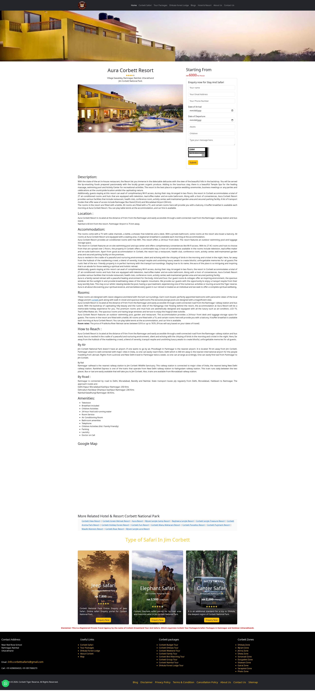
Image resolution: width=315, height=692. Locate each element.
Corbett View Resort (91, 521)
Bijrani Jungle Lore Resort (138, 529)
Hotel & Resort (205, 5)
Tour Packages (160, 5)
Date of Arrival (195, 106)
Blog (135, 682)
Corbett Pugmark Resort (218, 525)
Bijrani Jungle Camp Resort (157, 521)
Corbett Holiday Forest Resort (115, 525)
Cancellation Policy (207, 682)
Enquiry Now (103, 620)
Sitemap (253, 682)
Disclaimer (146, 682)
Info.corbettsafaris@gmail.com (25, 661)
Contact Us (229, 5)
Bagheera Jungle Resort (183, 521)
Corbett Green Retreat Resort (116, 521)
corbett (95, 300)
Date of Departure (196, 116)
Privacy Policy (162, 682)
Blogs (193, 5)
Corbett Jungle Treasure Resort (210, 521)
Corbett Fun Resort (140, 525)
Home (134, 5)
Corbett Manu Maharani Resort (165, 525)
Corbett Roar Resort (114, 529)
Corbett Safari (145, 5)
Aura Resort (137, 521)
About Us (217, 5)
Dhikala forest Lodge (179, 5)
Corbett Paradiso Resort (193, 525)
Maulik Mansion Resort (92, 529)
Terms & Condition (183, 682)
